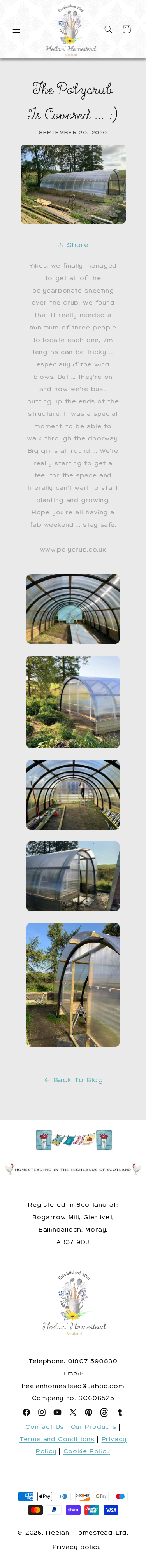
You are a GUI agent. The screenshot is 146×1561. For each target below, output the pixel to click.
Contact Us (44, 1426)
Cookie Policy (86, 1451)
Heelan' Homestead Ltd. (87, 1532)
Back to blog (78, 1080)
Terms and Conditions (57, 1439)
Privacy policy (77, 1546)
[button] (16, 29)
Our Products (93, 1426)
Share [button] (77, 245)
